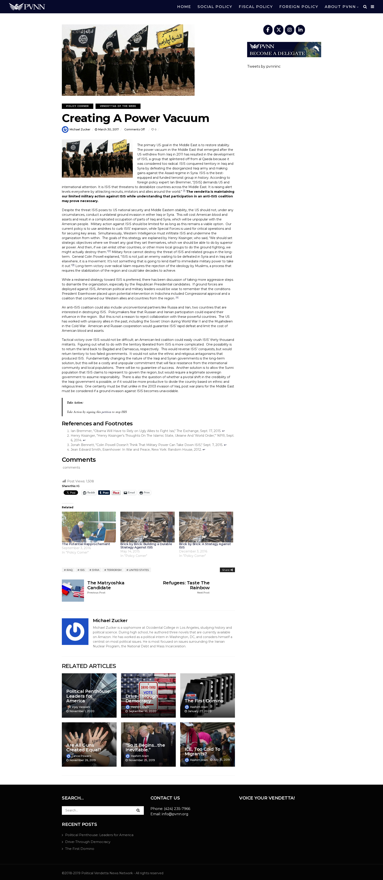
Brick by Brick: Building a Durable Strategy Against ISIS (146, 545)
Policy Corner (77, 106)
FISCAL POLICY (256, 6)
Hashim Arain (140, 707)
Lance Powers (81, 756)
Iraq (69, 570)
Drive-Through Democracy (141, 698)
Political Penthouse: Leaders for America (88, 696)
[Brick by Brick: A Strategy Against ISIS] (206, 527)
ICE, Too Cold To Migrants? (202, 751)
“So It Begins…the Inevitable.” (145, 747)
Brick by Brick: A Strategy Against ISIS (205, 545)
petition (106, 412)
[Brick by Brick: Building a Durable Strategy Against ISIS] (147, 527)
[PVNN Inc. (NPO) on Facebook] (268, 30)
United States (139, 570)
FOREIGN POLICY (298, 6)
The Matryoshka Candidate (105, 587)
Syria (95, 570)
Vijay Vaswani (81, 707)
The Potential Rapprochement (86, 544)
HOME (184, 6)
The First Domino (204, 700)
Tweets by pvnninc (264, 66)
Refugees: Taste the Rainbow (186, 587)
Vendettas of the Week (118, 106)
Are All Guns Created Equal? (83, 747)
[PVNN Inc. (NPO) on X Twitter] (278, 30)
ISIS (82, 570)
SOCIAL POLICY (214, 6)
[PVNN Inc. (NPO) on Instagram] (289, 30)
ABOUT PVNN (340, 6)
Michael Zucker (80, 129)
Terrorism (114, 570)
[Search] (138, 810)
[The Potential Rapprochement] (89, 527)
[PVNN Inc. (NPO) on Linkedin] (300, 30)
